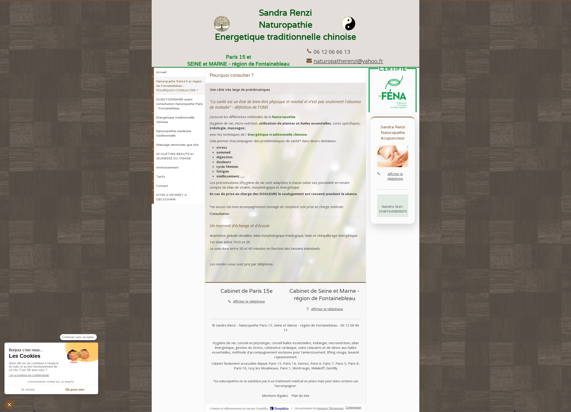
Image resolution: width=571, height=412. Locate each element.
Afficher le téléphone (249, 301)
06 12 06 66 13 (332, 51)
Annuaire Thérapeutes (330, 408)
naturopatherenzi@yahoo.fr (348, 61)
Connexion (353, 407)
